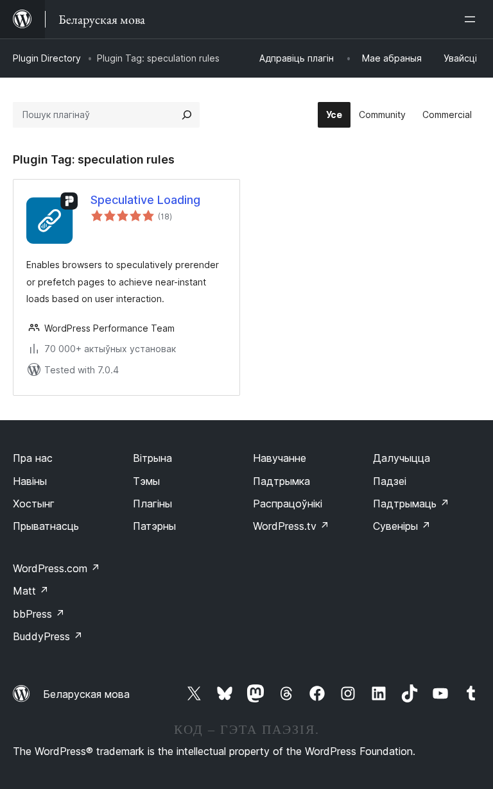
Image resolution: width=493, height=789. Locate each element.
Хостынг (34, 503)
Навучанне (279, 458)
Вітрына (152, 458)
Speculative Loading (145, 200)
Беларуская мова (86, 694)
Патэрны (154, 526)
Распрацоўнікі (287, 503)
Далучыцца (401, 458)
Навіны (30, 481)
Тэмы (146, 481)
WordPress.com (56, 568)
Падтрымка (281, 481)
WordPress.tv (291, 526)
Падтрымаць (411, 503)
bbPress (39, 613)
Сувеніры (402, 526)
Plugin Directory (47, 58)
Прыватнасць (46, 526)
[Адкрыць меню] (472, 19)
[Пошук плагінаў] (187, 115)
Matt (31, 590)
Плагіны (152, 503)
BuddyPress (48, 636)
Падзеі (389, 481)
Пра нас (33, 458)
